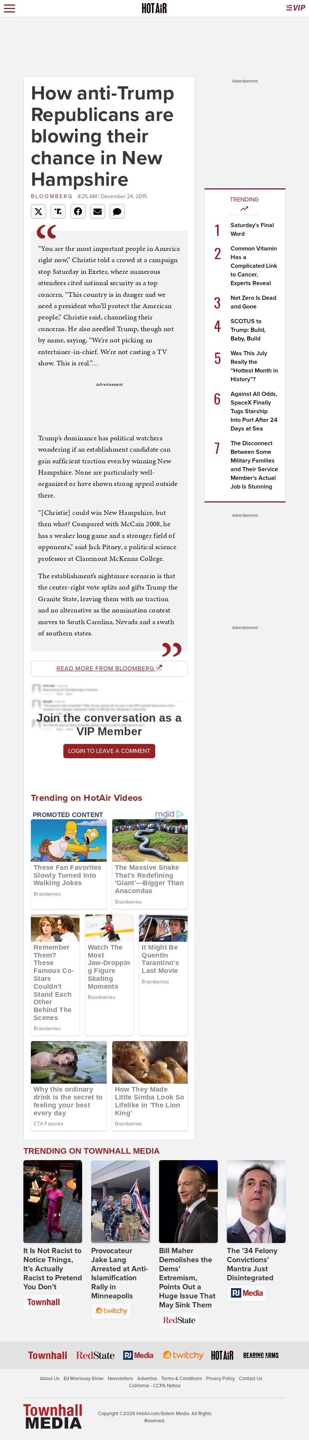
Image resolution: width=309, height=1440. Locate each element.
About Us (50, 1379)
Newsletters (120, 1379)
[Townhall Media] (52, 1416)
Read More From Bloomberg (106, 668)
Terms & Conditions (181, 1379)
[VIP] (295, 8)
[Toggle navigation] (9, 8)
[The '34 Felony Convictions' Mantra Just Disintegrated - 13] (256, 1201)
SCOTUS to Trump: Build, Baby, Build (248, 330)
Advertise (147, 1379)
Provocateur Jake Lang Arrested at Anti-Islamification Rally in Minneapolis (119, 1273)
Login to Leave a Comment (109, 751)
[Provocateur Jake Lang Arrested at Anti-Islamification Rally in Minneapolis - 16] (120, 1201)
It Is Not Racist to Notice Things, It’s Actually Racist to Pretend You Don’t (52, 1269)
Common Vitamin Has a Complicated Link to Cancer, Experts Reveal (254, 266)
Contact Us (250, 1379)
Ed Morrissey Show (84, 1379)
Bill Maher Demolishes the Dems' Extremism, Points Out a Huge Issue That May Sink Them (187, 1278)
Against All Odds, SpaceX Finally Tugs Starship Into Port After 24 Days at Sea (254, 411)
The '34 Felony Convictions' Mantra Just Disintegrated (252, 1264)
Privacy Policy (220, 1379)
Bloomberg (53, 196)
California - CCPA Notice (155, 1386)
